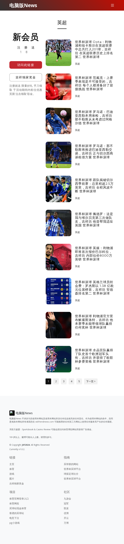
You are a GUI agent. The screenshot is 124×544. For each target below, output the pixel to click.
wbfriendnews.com (44, 421)
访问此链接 (25, 65)
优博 (66, 513)
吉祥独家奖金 (26, 77)
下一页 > (90, 381)
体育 (11, 469)
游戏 (11, 473)
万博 (66, 522)
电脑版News (23, 5)
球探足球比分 (71, 473)
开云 (66, 518)
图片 (11, 478)
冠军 (66, 503)
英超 (77, 63)
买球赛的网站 (71, 464)
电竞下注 (14, 518)
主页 (11, 464)
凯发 (66, 508)
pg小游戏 (14, 522)
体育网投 (14, 503)
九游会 (67, 498)
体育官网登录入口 (19, 498)
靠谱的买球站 (16, 513)
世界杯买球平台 (72, 469)
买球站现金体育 (17, 508)
